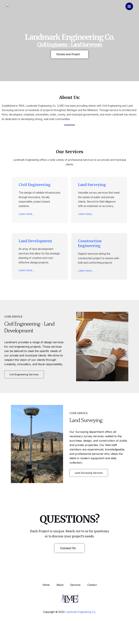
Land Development (35, 241)
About (59, 585)
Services (75, 585)
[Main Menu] (129, 6)
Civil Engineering (35, 185)
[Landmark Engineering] (11, 6)
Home (46, 585)
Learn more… (26, 214)
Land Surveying (92, 185)
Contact (92, 585)
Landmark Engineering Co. (80, 612)
